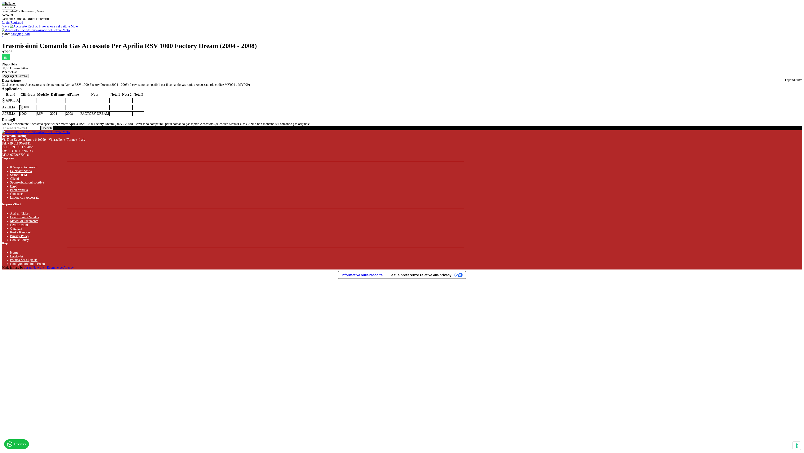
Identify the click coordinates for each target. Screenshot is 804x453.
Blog (13, 186)
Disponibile (9, 64)
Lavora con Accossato (24, 197)
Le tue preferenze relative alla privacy (420, 275)
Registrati (16, 22)
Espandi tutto (793, 80)
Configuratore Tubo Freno (27, 264)
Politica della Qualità (23, 260)
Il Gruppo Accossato (23, 167)
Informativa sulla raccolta (362, 275)
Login (6, 22)
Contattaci (16, 193)
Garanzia (16, 228)
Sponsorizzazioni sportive (27, 182)
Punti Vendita (19, 190)
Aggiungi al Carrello (15, 76)
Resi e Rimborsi (20, 232)
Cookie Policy (19, 240)
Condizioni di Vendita (24, 217)
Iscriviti (47, 128)
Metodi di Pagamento (24, 221)
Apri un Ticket (19, 213)
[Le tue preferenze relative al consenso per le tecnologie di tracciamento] (797, 446)
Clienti (14, 178)
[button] (6, 34)
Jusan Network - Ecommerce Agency (49, 267)
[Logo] (44, 26)
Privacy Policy (19, 236)
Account (7, 15)
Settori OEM (18, 175)
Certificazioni (19, 224)
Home (14, 252)
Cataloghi (16, 256)
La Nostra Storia (21, 171)
